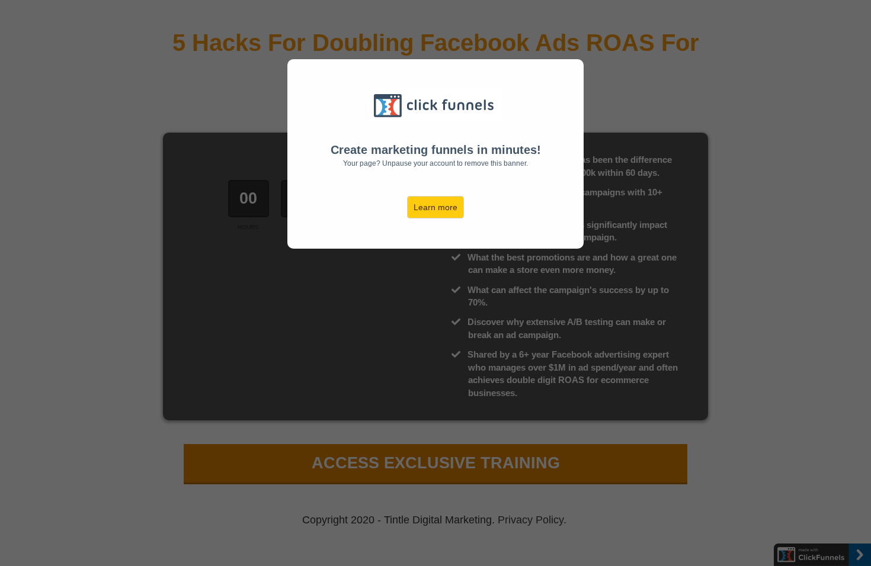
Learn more (435, 207)
